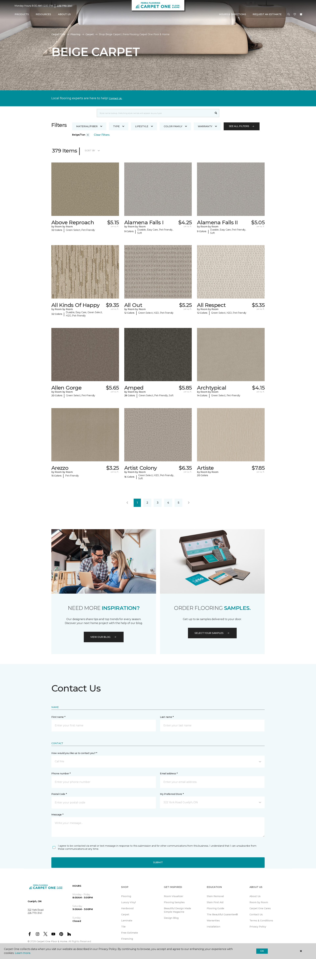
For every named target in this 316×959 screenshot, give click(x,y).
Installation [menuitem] (213, 926)
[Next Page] (189, 503)
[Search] (216, 113)
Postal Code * (59, 794)
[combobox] (155, 113)
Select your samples (209, 633)
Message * (57, 814)
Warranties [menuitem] (213, 920)
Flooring (75, 34)
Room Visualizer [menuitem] (173, 896)
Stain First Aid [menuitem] (215, 902)
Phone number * (61, 773)
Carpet (90, 34)
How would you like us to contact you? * (74, 753)
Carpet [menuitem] (125, 914)
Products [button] (22, 14)
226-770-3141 (64, 5)
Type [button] (116, 126)
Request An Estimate (267, 14)
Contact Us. (115, 98)
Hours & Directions (232, 14)
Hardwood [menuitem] (127, 908)
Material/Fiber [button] (87, 126)
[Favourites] (295, 14)
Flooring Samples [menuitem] (174, 902)
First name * (58, 717)
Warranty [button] (205, 126)
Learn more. (23, 953)
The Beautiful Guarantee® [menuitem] (222, 914)
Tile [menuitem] (123, 926)
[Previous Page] (127, 503)
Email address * (169, 773)
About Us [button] (64, 14)
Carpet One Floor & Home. (52, 941)
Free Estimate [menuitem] (129, 932)
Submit (158, 862)
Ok (262, 950)
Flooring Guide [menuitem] (215, 908)
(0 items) (301, 14)
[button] (289, 14)
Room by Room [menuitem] (259, 902)
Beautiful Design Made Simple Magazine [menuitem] (177, 910)
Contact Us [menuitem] (256, 914)
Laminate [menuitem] (126, 920)
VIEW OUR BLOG (100, 636)
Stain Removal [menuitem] (215, 896)
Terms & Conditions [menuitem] (261, 920)
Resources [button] (43, 14)
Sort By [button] (90, 150)
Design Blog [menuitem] (171, 917)
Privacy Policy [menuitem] (258, 926)
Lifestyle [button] (141, 126)
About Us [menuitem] (255, 896)
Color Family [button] (173, 126)
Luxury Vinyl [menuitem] (128, 902)
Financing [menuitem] (127, 938)
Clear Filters (102, 134)
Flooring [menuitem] (126, 896)
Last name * (167, 717)
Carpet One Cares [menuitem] (260, 908)
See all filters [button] (239, 126)
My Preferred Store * (172, 794)
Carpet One (58, 34)
